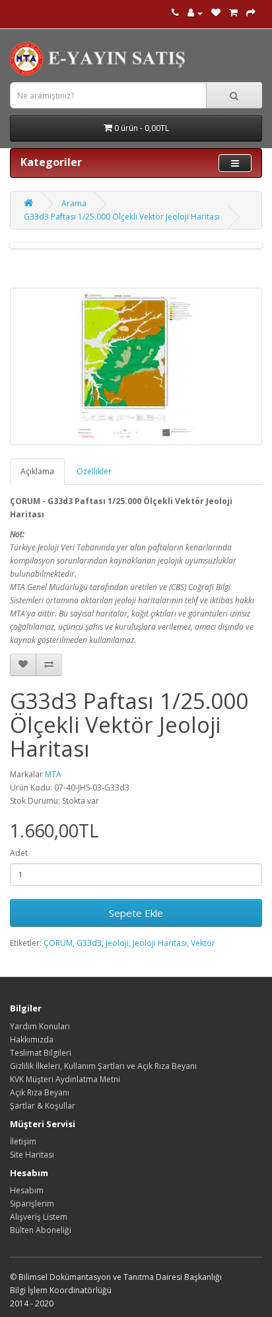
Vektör (203, 943)
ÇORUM (58, 943)
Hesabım (27, 1190)
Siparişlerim (32, 1203)
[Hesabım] (195, 13)
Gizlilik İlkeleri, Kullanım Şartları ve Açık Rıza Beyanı (103, 1066)
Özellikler (94, 471)
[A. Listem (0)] (216, 13)
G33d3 (89, 943)
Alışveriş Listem (38, 1216)
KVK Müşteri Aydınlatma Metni (65, 1079)
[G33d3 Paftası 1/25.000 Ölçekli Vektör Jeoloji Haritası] (136, 366)
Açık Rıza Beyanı (39, 1092)
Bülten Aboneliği (40, 1230)
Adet (19, 853)
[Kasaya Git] (250, 13)
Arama (73, 203)
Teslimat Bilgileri (40, 1052)
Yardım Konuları (40, 1026)
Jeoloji (117, 943)
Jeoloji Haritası (160, 943)
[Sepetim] (233, 13)
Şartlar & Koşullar (42, 1105)
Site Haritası (32, 1154)
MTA (53, 774)
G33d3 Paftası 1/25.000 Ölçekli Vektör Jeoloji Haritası (122, 216)
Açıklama (37, 471)
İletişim (23, 1141)
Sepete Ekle (136, 912)
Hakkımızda (31, 1039)
